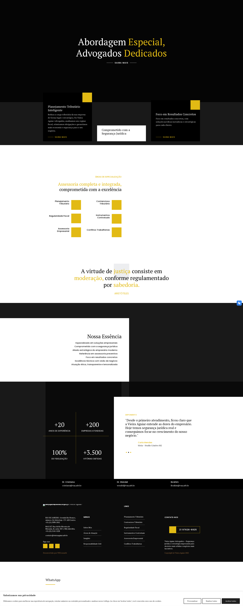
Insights (87, 538)
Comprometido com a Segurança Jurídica (116, 131)
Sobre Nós (88, 527)
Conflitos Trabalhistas (133, 544)
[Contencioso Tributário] (117, 205)
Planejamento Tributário (133, 517)
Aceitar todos (230, 601)
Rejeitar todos (211, 601)
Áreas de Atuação (90, 533)
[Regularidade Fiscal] (76, 218)
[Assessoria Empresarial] (76, 232)
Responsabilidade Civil (92, 544)
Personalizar (192, 601)
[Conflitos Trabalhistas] (117, 232)
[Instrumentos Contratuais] (117, 219)
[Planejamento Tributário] (76, 205)
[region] (121, 598)
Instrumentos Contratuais (134, 533)
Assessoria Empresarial (133, 538)
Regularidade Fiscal (131, 527)
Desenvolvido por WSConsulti (55, 553)
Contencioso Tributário (133, 522)
